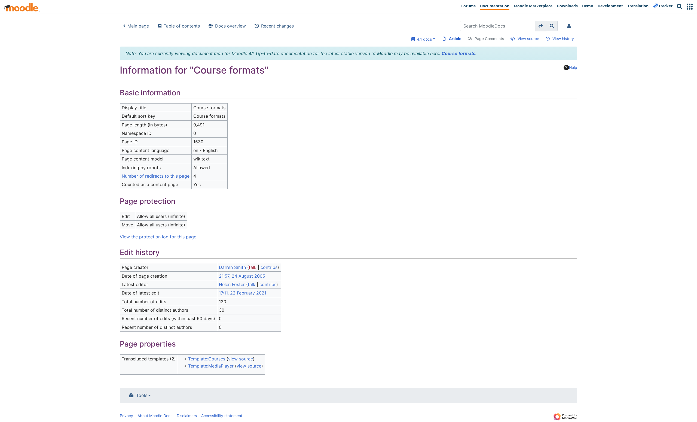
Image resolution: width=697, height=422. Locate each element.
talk (252, 267)
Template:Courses (206, 359)
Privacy (126, 415)
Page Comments (489, 38)
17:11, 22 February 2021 (242, 293)
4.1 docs (423, 39)
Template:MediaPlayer (211, 366)
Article (455, 38)
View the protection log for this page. (158, 236)
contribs (269, 267)
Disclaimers (187, 415)
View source (528, 38)
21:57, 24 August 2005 (242, 276)
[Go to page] (540, 26)
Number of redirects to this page (155, 176)
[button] (689, 6)
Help (573, 67)
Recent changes (277, 26)
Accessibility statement (221, 415)
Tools (141, 395)
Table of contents (182, 26)
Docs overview (230, 26)
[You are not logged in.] (570, 25)
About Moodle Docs (154, 415)
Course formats (458, 53)
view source (240, 359)
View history (563, 38)
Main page (138, 26)
